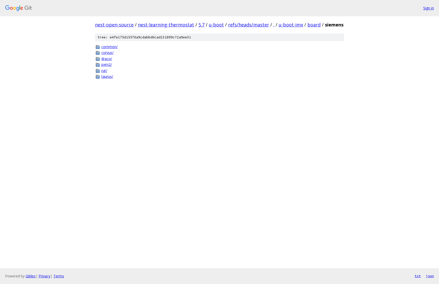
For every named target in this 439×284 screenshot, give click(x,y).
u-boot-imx (291, 25)
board (314, 25)
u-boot (216, 25)
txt (418, 276)
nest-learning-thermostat (166, 25)
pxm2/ (106, 64)
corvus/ (107, 52)
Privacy (44, 276)
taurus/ (107, 76)
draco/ (106, 58)
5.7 (201, 25)
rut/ (104, 70)
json (430, 276)
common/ (109, 46)
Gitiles (31, 276)
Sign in (428, 8)
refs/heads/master (248, 25)
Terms (58, 276)
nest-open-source (114, 25)
